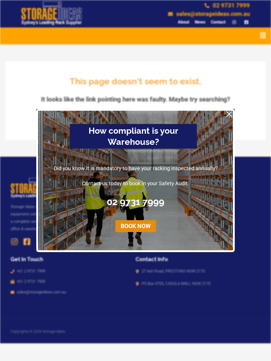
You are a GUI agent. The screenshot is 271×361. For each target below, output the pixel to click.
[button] (263, 36)
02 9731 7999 (135, 201)
